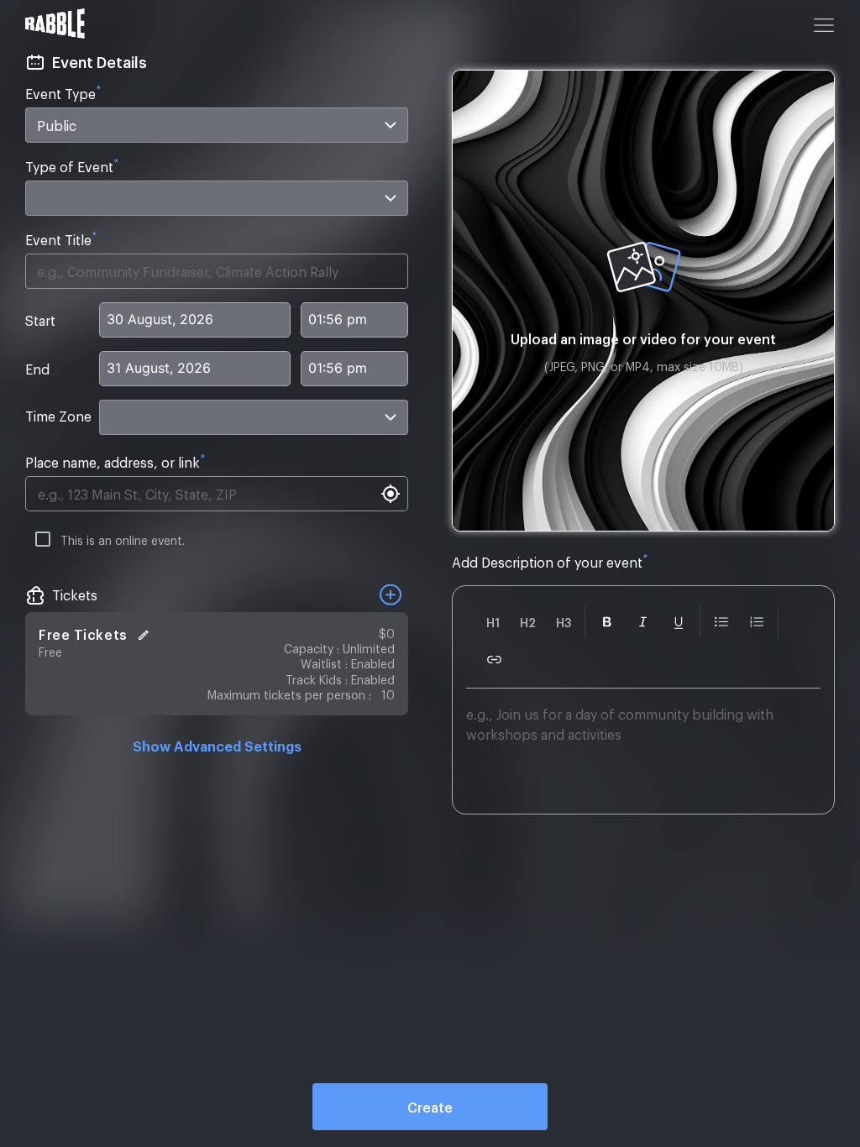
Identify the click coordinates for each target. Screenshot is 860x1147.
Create (430, 1106)
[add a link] (494, 659)
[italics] (643, 622)
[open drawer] (824, 25)
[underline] (678, 622)
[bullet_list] (721, 622)
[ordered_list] (756, 622)
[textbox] (643, 754)
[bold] (606, 622)
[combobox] (216, 125)
